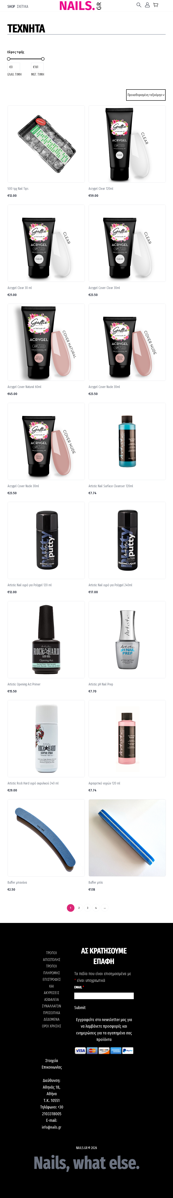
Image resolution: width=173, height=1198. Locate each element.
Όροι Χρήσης (51, 1026)
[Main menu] (140, 5)
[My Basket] (156, 6)
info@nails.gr (51, 1127)
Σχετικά (22, 6)
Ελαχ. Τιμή (14, 74)
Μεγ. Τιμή (37, 74)
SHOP (11, 6)
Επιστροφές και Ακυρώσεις (52, 986)
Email (79, 987)
